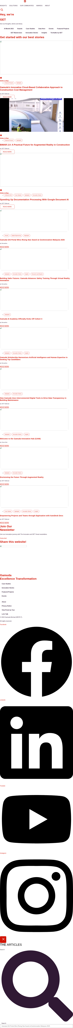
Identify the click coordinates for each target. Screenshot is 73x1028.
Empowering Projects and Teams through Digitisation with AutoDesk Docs (31, 516)
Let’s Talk (5, 614)
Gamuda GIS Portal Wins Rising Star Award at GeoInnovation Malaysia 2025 (32, 240)
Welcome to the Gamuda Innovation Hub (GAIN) (20, 439)
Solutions (13, 5)
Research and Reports (37, 274)
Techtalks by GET (56, 32)
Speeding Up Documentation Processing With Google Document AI (34, 199)
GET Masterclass (16, 32)
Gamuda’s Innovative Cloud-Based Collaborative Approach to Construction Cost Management (31, 88)
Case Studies (30, 28)
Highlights (18, 83)
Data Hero (41, 28)
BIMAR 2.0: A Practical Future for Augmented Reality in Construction (35, 145)
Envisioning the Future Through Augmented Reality (22, 477)
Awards (39, 5)
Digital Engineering (16, 235)
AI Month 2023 (9, 28)
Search (2, 949)
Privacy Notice (7, 606)
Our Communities (27, 5)
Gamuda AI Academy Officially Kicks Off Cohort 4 (21, 319)
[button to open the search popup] (2, 10)
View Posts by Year (8, 610)
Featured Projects (63, 28)
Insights (3, 5)
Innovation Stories (32, 32)
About (47, 5)
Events (51, 28)
